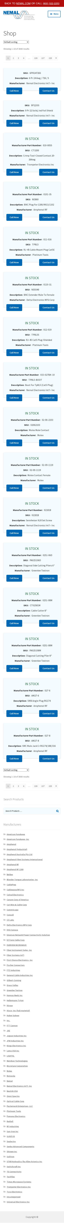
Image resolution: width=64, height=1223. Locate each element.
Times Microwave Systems (19, 1181)
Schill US (11, 1136)
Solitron (10, 1156)
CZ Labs (10, 920)
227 (43, 58)
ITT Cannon (12, 1025)
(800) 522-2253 (51, 3)
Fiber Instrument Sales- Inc (19, 950)
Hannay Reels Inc (14, 995)
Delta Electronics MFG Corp (19, 925)
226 (35, 58)
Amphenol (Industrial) (17, 849)
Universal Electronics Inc (18, 1202)
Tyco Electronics (14, 1191)
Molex (9, 1071)
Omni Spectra (13, 1096)
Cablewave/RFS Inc (15, 889)
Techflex (11, 1176)
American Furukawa (16, 834)
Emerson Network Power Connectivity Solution (28, 935)
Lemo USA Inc (13, 1050)
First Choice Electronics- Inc (20, 960)
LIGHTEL (10, 1055)
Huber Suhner (13, 1015)
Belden (10, 874)
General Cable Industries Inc (20, 975)
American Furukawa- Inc (18, 839)
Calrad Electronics (15, 894)
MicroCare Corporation (17, 1066)
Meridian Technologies (17, 1061)
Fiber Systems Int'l (15, 955)
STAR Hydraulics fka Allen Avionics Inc (24, 1161)
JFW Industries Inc (15, 1040)
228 (50, 58)
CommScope (12, 909)
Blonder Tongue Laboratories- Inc (22, 879)
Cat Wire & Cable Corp (17, 904)
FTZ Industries (13, 970)
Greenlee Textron (14, 990)
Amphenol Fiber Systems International (25, 859)
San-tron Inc (12, 1131)
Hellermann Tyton (15, 1000)
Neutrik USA (12, 1091)
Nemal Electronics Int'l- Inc (19, 1086)
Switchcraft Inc (14, 1166)
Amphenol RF (13, 864)
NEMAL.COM (23, 3)
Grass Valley (12, 985)
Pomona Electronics (16, 1116)
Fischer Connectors (16, 965)
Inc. (8, 1020)
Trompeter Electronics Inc (19, 1186)
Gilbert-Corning (14, 980)
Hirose (10, 1005)
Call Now (14, 90)
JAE (8, 1030)
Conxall (10, 914)
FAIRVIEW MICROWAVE (16, 945)
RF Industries (13, 1126)
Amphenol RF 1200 (15, 869)
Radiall (10, 1121)
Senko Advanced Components (20, 1146)
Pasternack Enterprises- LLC (20, 1106)
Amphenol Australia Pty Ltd (19, 854)
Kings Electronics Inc (16, 1045)
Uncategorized (13, 1196)
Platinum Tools (14, 1111)
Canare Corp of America (18, 899)
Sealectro (11, 1141)
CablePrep (11, 884)
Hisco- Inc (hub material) (18, 1010)
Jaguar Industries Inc (16, 1035)
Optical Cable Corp (15, 1101)
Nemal (10, 1081)
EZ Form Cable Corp (16, 940)
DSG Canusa (12, 930)
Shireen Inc (12, 1151)
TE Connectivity (14, 1171)
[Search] (57, 811)
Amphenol (11, 844)
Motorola (11, 1076)
